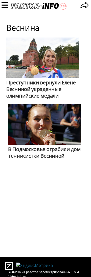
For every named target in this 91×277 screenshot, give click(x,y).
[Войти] (84, 6)
